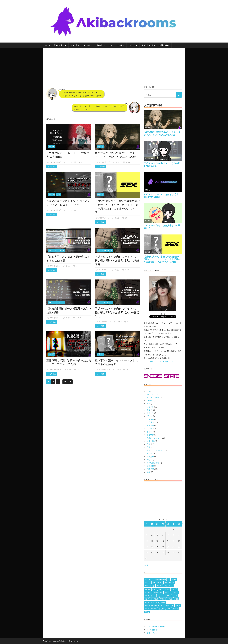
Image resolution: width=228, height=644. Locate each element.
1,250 (78, 318)
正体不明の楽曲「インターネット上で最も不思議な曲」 (116, 362)
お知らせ (150, 413)
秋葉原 (147, 609)
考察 (148, 459)
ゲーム (149, 416)
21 (126, 218)
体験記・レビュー (103, 45)
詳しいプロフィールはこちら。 (162, 361)
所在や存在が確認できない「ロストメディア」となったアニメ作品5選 (116, 154)
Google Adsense (160, 579)
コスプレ (52, 147)
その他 (119, 45)
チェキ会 (174, 589)
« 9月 (146, 565)
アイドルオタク (157, 583)
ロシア (147, 599)
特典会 (178, 605)
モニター (168, 596)
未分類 (149, 453)
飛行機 (147, 612)
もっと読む (52, 166)
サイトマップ (152, 632)
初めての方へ (59, 45)
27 (77, 266)
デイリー (131, 45)
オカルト (87, 45)
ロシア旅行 (154, 599)
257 (78, 210)
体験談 (176, 599)
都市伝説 (100, 147)
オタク (154, 589)
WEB (149, 403)
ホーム (47, 45)
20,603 (128, 162)
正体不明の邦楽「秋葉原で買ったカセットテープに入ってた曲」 (68, 362)
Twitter (149, 400)
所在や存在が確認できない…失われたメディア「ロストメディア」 (68, 202)
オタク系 (74, 45)
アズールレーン (150, 586)
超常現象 (150, 466)
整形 (167, 605)
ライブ (175, 596)
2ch (148, 391)
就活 (157, 602)
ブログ (149, 428)
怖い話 (163, 602)
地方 (152, 602)
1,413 (79, 162)
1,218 (127, 270)
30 (128, 321)
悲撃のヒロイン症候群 (152, 605)
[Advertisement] (93, 68)
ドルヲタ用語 (158, 592)
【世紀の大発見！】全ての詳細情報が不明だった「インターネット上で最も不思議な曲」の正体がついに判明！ (117, 206)
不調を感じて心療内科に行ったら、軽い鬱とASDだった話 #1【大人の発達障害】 (117, 312)
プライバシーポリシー (156, 626)
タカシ (69, 162)
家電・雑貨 (151, 441)
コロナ (161, 589)
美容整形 (150, 456)
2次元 (151, 579)
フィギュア (174, 592)
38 (78, 369)
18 (65, 381)
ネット (166, 592)
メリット (160, 596)
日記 (148, 447)
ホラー (149, 431)
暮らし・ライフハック (56, 250)
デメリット (148, 592)
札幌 (172, 605)
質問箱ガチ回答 (153, 463)
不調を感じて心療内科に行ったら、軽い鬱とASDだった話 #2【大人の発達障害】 (117, 260)
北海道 (147, 602)
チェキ (167, 589)
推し (162, 605)
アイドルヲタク (169, 583)
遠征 (169, 609)
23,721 (128, 369)
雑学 (58, 195)
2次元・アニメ (153, 394)
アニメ (149, 410)
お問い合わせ (164, 45)
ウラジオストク (168, 586)
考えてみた (162, 609)
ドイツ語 (150, 425)
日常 (148, 444)
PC (168, 579)
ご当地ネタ (151, 422)
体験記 (170, 599)
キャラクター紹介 (148, 45)
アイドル (150, 407)
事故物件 (150, 435)
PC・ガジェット (153, 397)
